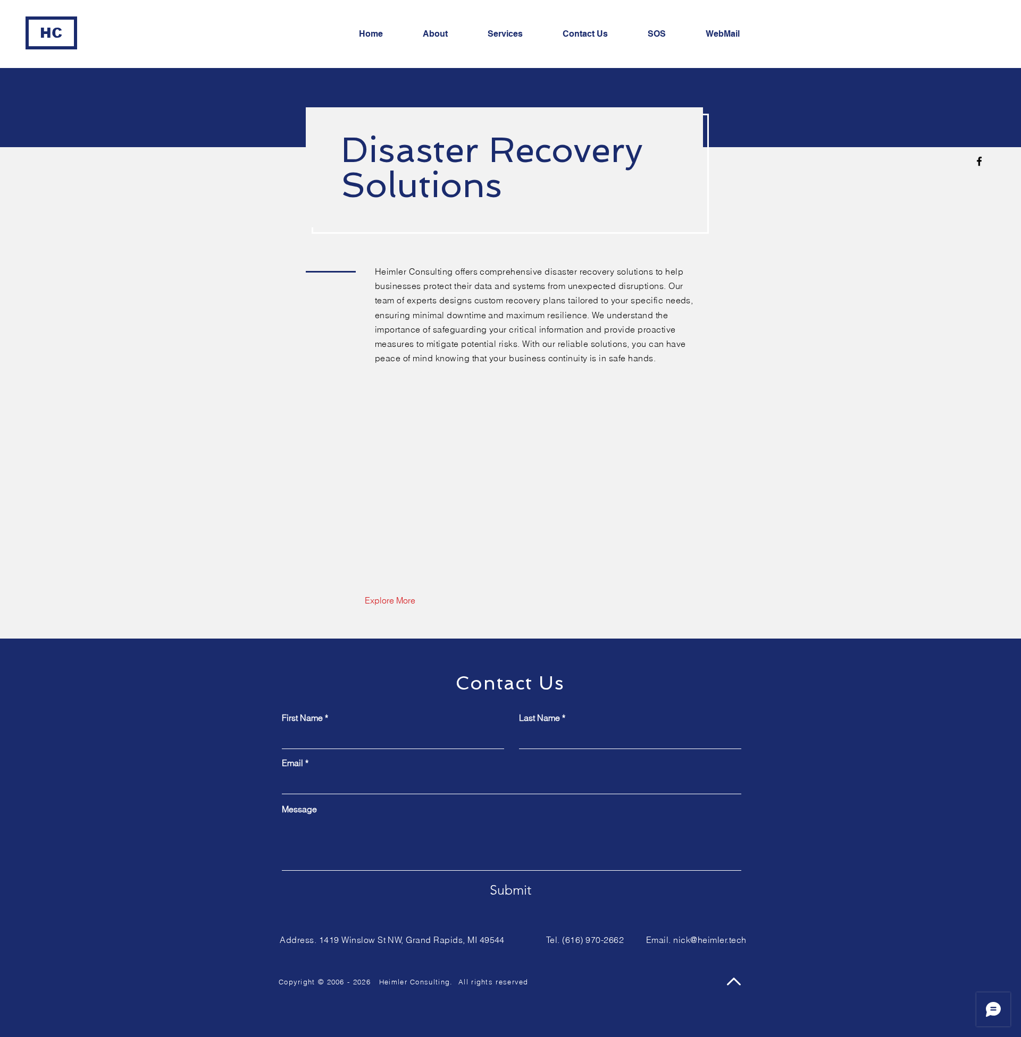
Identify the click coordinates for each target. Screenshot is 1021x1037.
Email (292, 763)
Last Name (539, 717)
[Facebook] (979, 161)
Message (299, 809)
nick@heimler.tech (709, 939)
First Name (302, 717)
